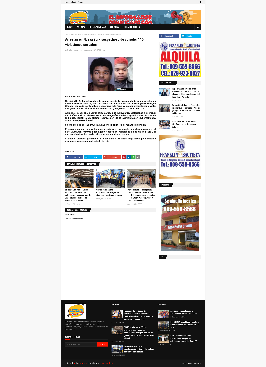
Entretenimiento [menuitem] (131, 27)
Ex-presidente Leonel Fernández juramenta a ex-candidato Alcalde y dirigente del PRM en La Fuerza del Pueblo (186, 109)
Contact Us (197, 363)
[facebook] (200, 2)
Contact (81, 2)
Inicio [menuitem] (70, 27)
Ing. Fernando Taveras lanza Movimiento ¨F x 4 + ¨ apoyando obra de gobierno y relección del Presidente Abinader (186, 93)
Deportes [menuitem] (114, 27)
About (73, 2)
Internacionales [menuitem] (97, 27)
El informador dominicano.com (79, 50)
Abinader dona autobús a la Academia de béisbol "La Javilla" (184, 312)
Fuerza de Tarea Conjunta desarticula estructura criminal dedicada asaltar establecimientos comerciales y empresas (138, 315)
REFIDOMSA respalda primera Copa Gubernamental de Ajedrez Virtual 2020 (184, 325)
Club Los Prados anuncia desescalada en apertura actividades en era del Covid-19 (183, 338)
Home (67, 2)
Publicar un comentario (74, 219)
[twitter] (191, 36)
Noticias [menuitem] (81, 27)
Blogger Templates (106, 363)
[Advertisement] (176, 279)
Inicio (67, 35)
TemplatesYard (83, 363)
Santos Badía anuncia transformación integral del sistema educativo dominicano (109, 192)
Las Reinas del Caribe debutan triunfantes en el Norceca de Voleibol (185, 124)
